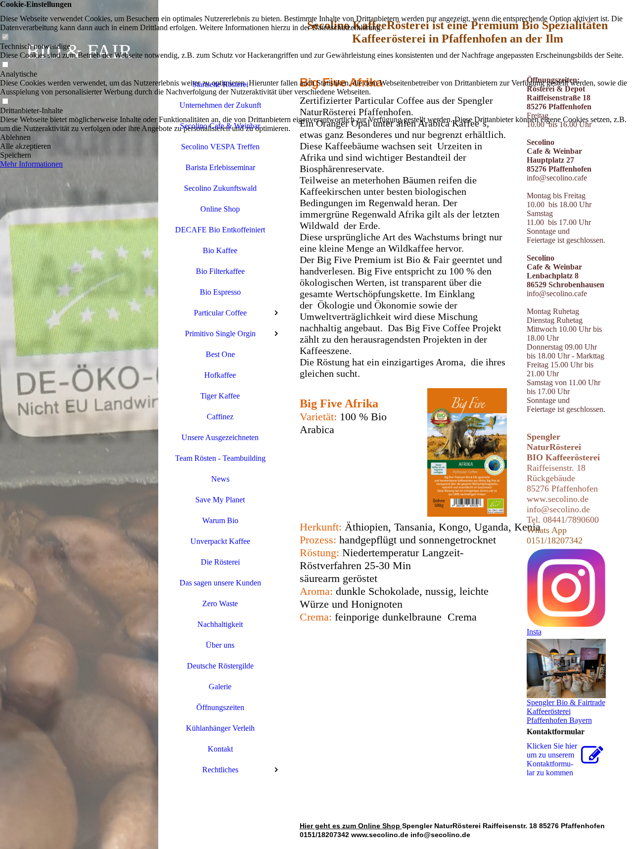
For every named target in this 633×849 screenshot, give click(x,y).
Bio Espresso (220, 292)
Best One (220, 354)
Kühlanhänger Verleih (220, 728)
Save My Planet (220, 499)
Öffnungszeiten (220, 707)
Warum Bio (220, 520)
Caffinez (220, 416)
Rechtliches (220, 769)
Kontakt (220, 749)
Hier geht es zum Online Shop (351, 826)
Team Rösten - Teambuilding (220, 458)
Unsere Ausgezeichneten (220, 437)
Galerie (220, 686)
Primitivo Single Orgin (220, 333)
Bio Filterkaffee (220, 271)
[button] (316, 137)
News (220, 479)
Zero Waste (220, 603)
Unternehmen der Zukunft (220, 105)
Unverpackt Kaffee (220, 541)
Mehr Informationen (31, 164)
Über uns (220, 645)
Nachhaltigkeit (220, 624)
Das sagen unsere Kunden (220, 583)
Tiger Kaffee (220, 396)
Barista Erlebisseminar (220, 167)
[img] (79, 424)
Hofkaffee (220, 375)
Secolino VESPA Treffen (220, 146)
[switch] (5, 37)
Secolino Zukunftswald (220, 188)
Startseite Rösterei (220, 84)
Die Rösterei (220, 562)
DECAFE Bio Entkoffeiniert (220, 229)
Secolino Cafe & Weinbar (220, 126)
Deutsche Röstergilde (220, 666)
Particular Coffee (220, 313)
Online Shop (220, 209)
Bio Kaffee (220, 250)
